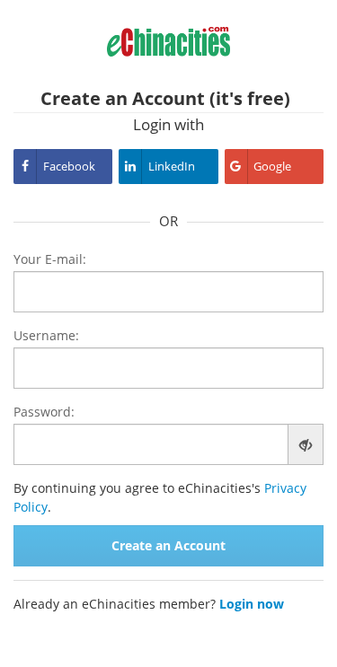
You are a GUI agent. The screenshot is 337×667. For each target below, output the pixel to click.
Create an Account (168, 545)
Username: (46, 335)
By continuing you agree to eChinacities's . (159, 497)
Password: (44, 411)
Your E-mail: (49, 259)
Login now (251, 603)
